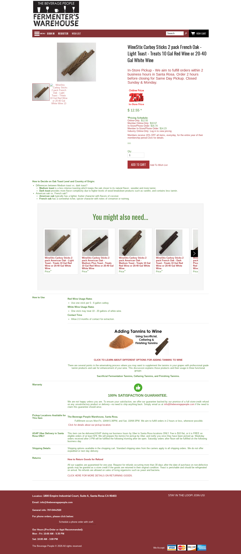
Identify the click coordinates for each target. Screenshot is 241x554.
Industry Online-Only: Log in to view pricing (149, 131)
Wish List (76, 33)
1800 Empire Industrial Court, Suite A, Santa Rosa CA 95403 (79, 495)
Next (194, 253)
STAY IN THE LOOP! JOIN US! (186, 495)
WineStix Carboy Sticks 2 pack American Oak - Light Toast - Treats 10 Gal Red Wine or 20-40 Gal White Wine (59, 263)
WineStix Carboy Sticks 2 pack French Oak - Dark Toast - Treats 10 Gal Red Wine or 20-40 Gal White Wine (169, 263)
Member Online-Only (138, 123)
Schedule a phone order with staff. (76, 522)
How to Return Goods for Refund (85, 459)
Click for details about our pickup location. (89, 425)
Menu (42, 34)
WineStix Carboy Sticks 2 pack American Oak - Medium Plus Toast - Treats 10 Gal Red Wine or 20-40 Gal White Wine (98, 263)
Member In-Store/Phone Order (143, 128)
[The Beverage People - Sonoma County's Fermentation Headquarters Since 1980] (56, 26)
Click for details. (156, 137)
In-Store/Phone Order (138, 125)
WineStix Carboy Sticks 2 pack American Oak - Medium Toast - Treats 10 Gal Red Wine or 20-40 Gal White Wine (134, 263)
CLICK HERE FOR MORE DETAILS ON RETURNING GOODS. (100, 475)
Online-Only (134, 120)
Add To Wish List (159, 165)
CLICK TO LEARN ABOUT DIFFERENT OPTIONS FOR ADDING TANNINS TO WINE (138, 360)
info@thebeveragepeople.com (179, 404)
